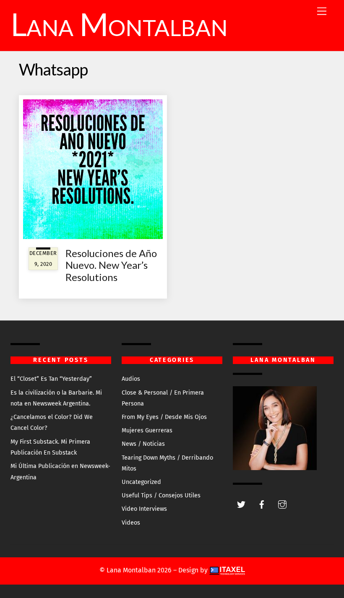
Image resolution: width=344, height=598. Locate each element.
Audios (131, 378)
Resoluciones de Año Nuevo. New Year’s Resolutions (111, 265)
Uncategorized (141, 482)
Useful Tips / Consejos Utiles (161, 495)
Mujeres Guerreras (147, 430)
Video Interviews (144, 508)
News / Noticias (143, 443)
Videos (131, 522)
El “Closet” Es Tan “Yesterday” (51, 378)
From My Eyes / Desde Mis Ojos (164, 417)
